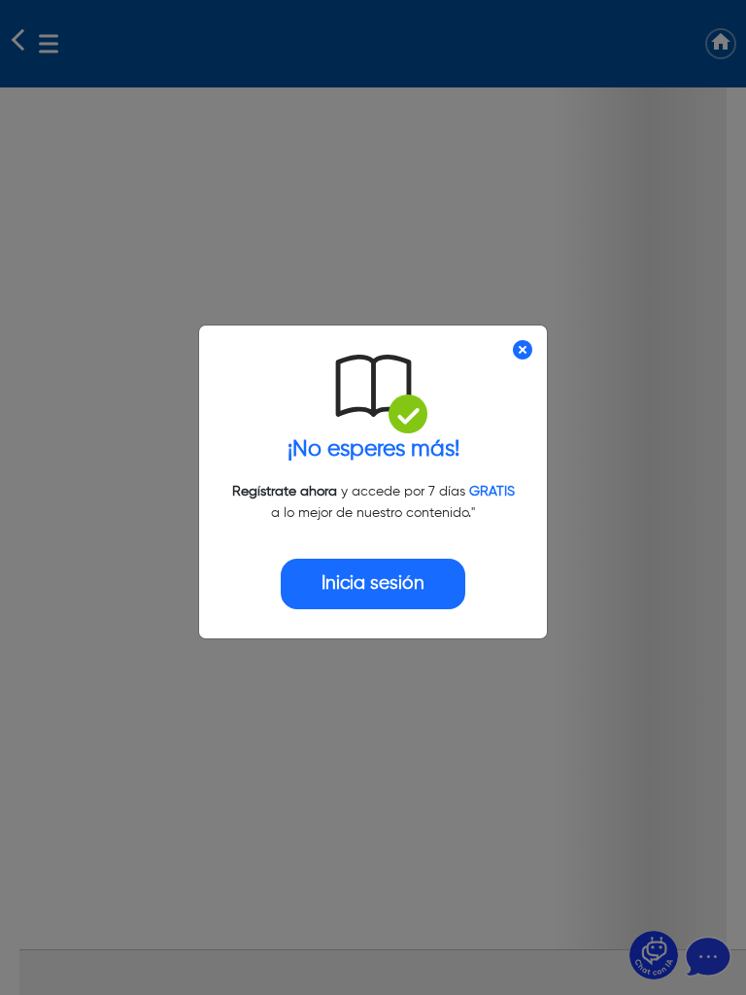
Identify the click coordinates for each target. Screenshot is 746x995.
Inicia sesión (373, 583)
